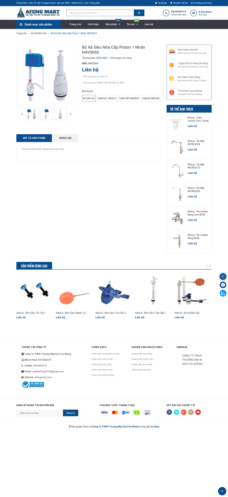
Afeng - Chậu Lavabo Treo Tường (198, 119)
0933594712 (178, 11)
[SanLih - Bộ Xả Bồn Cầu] (193, 291)
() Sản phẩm (205, 13)
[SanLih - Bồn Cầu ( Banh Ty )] (74, 291)
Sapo (156, 426)
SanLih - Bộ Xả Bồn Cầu (187, 313)
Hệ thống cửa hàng (202, 3)
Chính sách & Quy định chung (105, 353)
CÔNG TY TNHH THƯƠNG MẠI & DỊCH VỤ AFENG (192, 359)
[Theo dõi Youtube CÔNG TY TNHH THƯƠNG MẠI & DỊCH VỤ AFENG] (198, 412)
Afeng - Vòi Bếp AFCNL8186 (196, 143)
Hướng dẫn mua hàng (142, 353)
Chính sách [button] (98, 347)
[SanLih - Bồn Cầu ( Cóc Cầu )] (114, 291)
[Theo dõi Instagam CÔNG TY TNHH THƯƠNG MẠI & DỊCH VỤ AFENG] (191, 412)
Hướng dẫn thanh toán (142, 359)
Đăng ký (70, 413)
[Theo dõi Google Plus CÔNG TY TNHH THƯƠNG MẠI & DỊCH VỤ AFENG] (183, 412)
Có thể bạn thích (181, 108)
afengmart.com (43, 377)
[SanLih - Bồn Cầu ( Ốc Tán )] (34, 291)
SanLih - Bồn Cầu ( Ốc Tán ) (30, 313)
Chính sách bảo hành (101, 364)
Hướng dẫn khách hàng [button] (147, 347)
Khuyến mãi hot (180, 3)
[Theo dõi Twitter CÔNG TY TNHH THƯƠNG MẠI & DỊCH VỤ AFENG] (176, 412)
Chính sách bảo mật (141, 369)
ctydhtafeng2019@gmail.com (48, 371)
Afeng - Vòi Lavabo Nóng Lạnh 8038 (198, 213)
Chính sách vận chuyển (102, 359)
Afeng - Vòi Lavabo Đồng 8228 (198, 237)
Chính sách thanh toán (102, 369)
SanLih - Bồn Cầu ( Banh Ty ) (71, 313)
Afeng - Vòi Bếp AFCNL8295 (196, 190)
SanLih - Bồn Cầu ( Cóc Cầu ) (110, 313)
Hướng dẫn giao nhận (142, 364)
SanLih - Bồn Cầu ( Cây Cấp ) (150, 313)
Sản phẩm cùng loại (34, 265)
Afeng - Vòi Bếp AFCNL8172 (196, 166)
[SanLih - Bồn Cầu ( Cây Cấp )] (153, 291)
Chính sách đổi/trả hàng (102, 375)
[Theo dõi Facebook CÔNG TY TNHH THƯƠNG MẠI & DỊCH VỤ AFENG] (169, 412)
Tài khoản (162, 3)
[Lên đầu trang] (222, 491)
